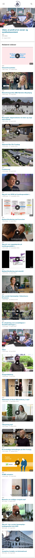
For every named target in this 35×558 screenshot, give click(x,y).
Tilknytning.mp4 (7, 424)
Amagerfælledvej (7, 374)
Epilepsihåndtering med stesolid (13, 271)
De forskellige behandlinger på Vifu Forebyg (16, 449)
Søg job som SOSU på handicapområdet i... (16, 194)
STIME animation (7, 474)
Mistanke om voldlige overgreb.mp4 (14, 499)
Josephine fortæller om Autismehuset (14, 551)
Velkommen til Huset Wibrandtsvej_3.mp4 (15, 399)
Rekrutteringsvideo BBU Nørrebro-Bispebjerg (17, 92)
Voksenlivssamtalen (8, 67)
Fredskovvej (6, 169)
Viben (4, 349)
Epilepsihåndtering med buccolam (13, 219)
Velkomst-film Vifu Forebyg (11, 144)
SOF (3, 34)
